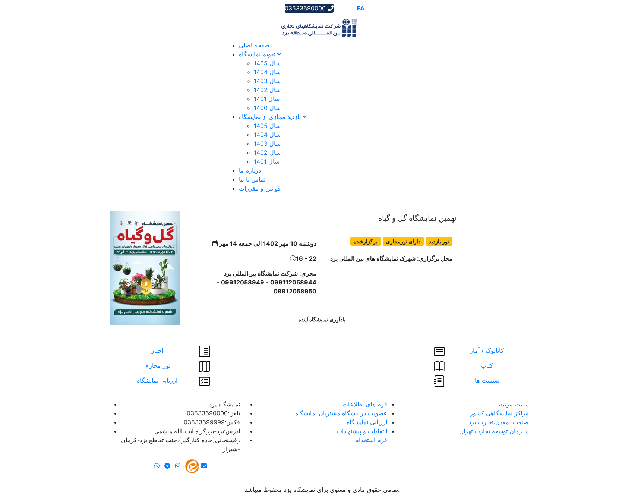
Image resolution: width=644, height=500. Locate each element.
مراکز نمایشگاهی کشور (499, 413)
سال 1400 (267, 107)
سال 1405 (267, 63)
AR (340, 8)
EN (350, 8)
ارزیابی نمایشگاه (367, 422)
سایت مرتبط (513, 404)
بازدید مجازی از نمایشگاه (271, 116)
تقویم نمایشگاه (258, 54)
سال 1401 (267, 99)
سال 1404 (267, 72)
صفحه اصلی (254, 45)
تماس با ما (252, 179)
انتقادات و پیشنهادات (362, 431)
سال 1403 (267, 81)
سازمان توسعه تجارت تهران (494, 431)
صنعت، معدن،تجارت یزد (498, 422)
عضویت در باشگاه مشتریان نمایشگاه (341, 413)
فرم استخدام (371, 440)
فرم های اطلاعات (364, 404)
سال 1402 (267, 90)
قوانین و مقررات (260, 188)
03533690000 (306, 8)
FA (360, 8)
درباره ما (250, 170)
